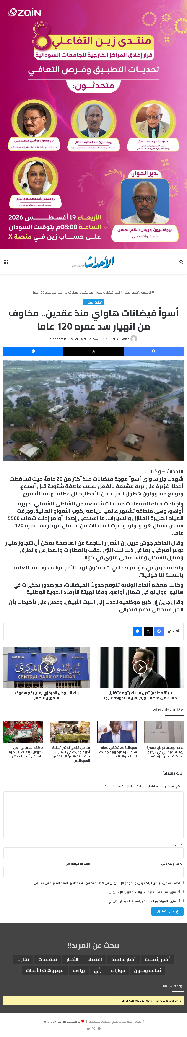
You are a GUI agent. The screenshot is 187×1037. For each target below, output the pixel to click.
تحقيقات (47, 959)
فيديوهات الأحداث (45, 970)
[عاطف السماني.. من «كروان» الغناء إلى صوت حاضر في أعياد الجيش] (23, 732)
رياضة (79, 970)
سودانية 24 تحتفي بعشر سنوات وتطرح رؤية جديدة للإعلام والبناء (118, 752)
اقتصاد (95, 959)
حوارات (118, 970)
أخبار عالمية (123, 959)
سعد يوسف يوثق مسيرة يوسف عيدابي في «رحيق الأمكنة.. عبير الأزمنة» (165, 752)
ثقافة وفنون (130, 292)
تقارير (23, 959)
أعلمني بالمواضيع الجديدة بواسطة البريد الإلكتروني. (144, 901)
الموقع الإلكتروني (77, 863)
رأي (97, 970)
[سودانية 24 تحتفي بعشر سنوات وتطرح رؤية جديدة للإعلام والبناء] (117, 732)
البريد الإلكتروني (171, 863)
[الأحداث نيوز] (93, 261)
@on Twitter (173, 985)
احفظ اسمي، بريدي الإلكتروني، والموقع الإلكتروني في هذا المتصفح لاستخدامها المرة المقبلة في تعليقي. (106, 883)
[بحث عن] (181, 263)
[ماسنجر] (33, 351)
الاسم (178, 844)
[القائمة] (5, 263)
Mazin (125, 338)
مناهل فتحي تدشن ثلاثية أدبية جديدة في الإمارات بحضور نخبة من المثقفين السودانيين (71, 754)
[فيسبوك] (154, 351)
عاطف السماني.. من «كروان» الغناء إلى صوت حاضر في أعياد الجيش (25, 752)
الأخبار (72, 959)
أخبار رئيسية (157, 959)
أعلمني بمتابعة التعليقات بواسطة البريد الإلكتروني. (144, 892)
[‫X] (93, 351)
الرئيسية (146, 292)
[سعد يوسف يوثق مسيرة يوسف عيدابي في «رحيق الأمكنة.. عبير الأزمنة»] (164, 732)
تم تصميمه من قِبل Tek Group (62, 1021)
